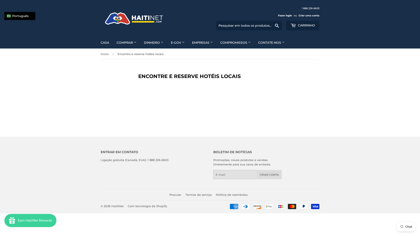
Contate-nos (270, 43)
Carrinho (306, 25)
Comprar (125, 43)
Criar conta (269, 174)
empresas (201, 43)
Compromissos (234, 43)
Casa (105, 43)
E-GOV (176, 43)
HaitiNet (117, 206)
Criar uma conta (309, 15)
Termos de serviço (199, 194)
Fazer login (285, 15)
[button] (20, 16)
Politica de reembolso (232, 194)
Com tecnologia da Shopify (147, 206)
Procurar (175, 194)
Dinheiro (152, 43)
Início (104, 54)
